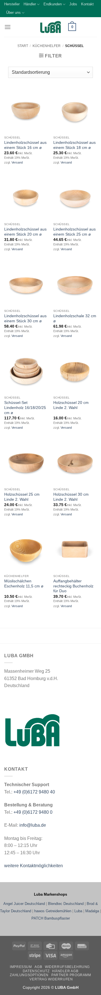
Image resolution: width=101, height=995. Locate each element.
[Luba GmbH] (32, 730)
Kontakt (87, 4)
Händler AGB (65, 971)
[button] (7, 27)
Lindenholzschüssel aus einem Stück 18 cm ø (74, 145)
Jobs (73, 4)
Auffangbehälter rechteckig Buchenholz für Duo (73, 586)
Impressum (21, 967)
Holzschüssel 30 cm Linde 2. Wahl (71, 497)
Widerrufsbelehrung (67, 967)
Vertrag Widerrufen (51, 979)
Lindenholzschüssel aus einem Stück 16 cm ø (25, 145)
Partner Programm (71, 975)
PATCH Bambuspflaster (50, 918)
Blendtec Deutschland (66, 904)
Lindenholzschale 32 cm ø (74, 318)
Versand (17, 162)
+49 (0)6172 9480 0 (32, 812)
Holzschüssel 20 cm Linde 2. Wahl (71, 405)
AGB (38, 967)
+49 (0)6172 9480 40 (34, 792)
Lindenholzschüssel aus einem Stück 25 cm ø (74, 231)
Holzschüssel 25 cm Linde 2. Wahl (22, 497)
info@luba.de (32, 825)
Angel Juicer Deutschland (24, 904)
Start (22, 46)
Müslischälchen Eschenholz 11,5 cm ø (23, 583)
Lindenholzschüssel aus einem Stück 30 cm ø (25, 318)
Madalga (92, 911)
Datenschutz (36, 971)
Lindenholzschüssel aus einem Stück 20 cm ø (25, 231)
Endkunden (52, 4)
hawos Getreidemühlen (52, 911)
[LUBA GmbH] (50, 27)
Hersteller (12, 4)
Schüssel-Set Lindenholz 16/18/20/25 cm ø (25, 408)
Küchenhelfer (47, 46)
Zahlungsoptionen (29, 975)
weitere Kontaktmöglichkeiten (33, 865)
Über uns (13, 12)
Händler (30, 4)
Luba (78, 911)
